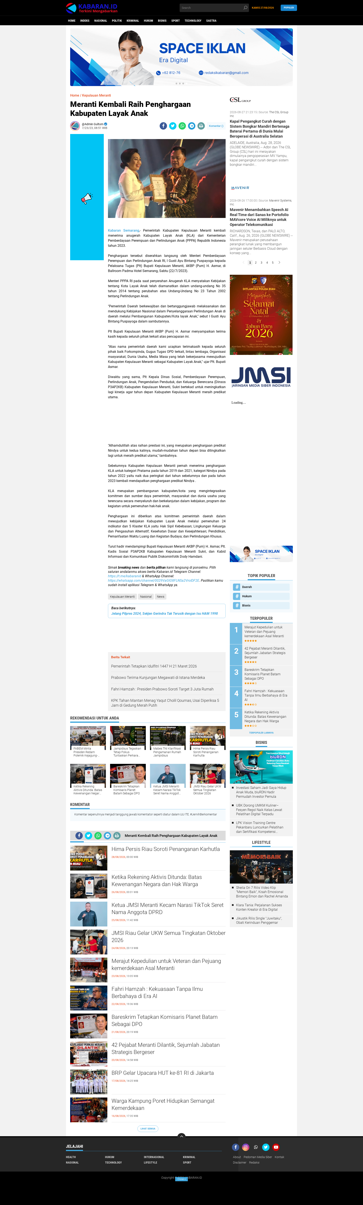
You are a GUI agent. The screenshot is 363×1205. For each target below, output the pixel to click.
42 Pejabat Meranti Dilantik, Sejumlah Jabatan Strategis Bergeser (166, 1048)
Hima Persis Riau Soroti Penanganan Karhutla (166, 849)
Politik (117, 20)
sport (175, 20)
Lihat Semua (148, 1128)
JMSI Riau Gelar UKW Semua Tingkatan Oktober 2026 (169, 936)
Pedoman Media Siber (258, 1157)
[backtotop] (181, 1137)
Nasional (100, 20)
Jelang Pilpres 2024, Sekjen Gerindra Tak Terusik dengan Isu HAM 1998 (164, 614)
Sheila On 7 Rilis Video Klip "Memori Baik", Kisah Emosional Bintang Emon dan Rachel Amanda (262, 892)
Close (182, 1179)
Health (71, 1157)
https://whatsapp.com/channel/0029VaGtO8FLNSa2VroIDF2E (153, 581)
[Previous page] (243, 263)
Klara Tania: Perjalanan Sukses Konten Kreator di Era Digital (259, 907)
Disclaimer (239, 1162)
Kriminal (133, 20)
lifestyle (150, 1162)
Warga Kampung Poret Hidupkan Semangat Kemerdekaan (163, 1104)
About (237, 1157)
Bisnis (162, 20)
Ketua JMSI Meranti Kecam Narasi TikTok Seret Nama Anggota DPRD (168, 908)
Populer (289, 7)
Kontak (279, 1157)
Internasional (154, 1157)
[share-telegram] (191, 126)
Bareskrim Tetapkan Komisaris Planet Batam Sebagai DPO (165, 1020)
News (160, 596)
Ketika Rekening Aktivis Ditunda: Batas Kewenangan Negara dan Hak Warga (157, 880)
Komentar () (216, 125)
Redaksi (254, 1162)
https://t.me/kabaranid (124, 576)
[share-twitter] (172, 126)
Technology (193, 20)
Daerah (247, 587)
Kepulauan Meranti (122, 596)
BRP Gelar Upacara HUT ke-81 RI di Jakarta (163, 1073)
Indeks (84, 20)
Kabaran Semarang (123, 230)
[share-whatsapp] (182, 126)
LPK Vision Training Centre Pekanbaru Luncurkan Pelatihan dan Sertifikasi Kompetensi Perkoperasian (259, 827)
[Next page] (279, 263)
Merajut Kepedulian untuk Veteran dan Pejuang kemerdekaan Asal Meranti (166, 964)
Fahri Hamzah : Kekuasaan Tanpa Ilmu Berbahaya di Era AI (157, 992)
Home (71, 20)
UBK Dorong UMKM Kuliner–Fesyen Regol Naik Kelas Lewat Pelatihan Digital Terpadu (259, 809)
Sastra (211, 20)
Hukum (148, 20)
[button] (176, 83)
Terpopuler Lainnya (261, 732)
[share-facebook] (163, 126)
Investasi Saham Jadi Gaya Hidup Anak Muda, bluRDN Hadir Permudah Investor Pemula (261, 792)
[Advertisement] (167, 424)
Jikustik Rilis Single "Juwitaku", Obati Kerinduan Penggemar (259, 920)
